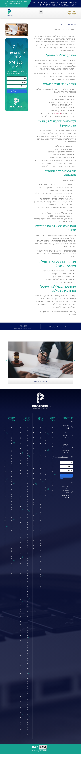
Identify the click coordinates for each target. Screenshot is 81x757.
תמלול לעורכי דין (40, 381)
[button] (41, 12)
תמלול (67, 29)
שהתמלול (57, 113)
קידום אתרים (35, 751)
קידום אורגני (43, 751)
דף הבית (73, 29)
